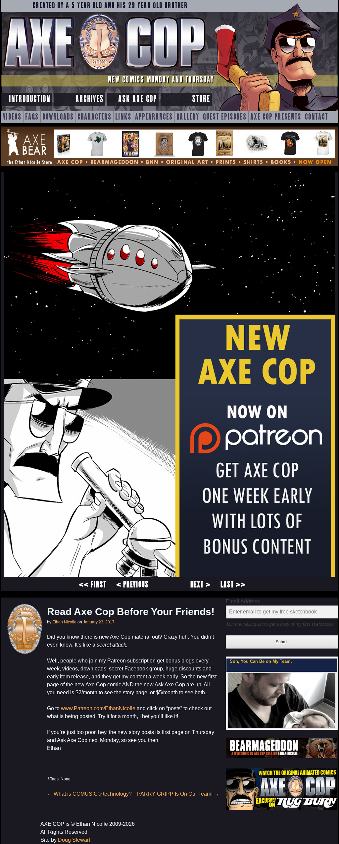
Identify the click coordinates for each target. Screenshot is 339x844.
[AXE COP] (104, 72)
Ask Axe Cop (137, 99)
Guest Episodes (225, 117)
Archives (89, 99)
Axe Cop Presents (275, 117)
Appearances (154, 117)
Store (201, 99)
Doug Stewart (74, 840)
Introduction (29, 99)
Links (123, 117)
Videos (12, 117)
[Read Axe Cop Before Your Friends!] (169, 575)
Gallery (187, 117)
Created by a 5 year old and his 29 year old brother (110, 6)
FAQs (32, 117)
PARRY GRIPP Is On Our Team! (178, 794)
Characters (94, 117)
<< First (92, 585)
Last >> (233, 585)
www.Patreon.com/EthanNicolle (98, 708)
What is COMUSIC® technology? (89, 794)
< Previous (132, 585)
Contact (316, 117)
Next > (200, 585)
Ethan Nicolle (64, 622)
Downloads (58, 117)
